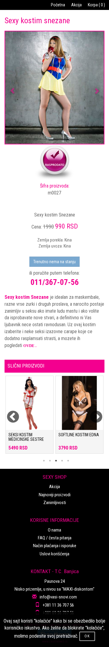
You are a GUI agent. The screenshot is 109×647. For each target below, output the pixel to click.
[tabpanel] (29, 418)
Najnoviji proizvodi (55, 494)
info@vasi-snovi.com (58, 597)
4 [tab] (62, 461)
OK (87, 636)
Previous (9, 413)
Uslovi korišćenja (54, 554)
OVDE (29, 345)
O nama (54, 530)
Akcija (76, 4)
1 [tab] (44, 461)
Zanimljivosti (54, 502)
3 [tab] (56, 461)
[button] (12, 87)
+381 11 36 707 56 (58, 605)
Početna (58, 4)
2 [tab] (50, 461)
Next (92, 413)
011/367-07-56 (55, 282)
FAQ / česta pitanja (54, 538)
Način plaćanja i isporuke (54, 545)
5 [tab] (68, 461)
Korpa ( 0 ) (96, 4)
